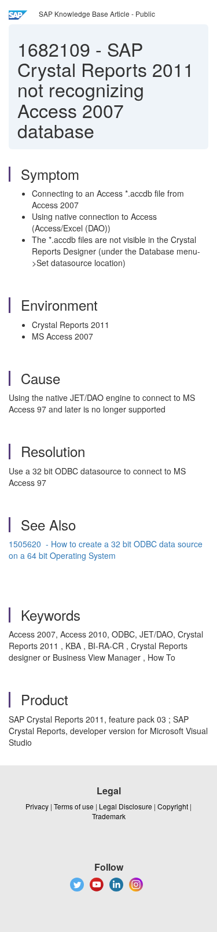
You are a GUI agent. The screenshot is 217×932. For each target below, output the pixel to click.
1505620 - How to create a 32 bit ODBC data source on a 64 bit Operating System (106, 549)
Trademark (109, 816)
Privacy (37, 806)
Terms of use (74, 806)
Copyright (172, 806)
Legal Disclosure (125, 806)
